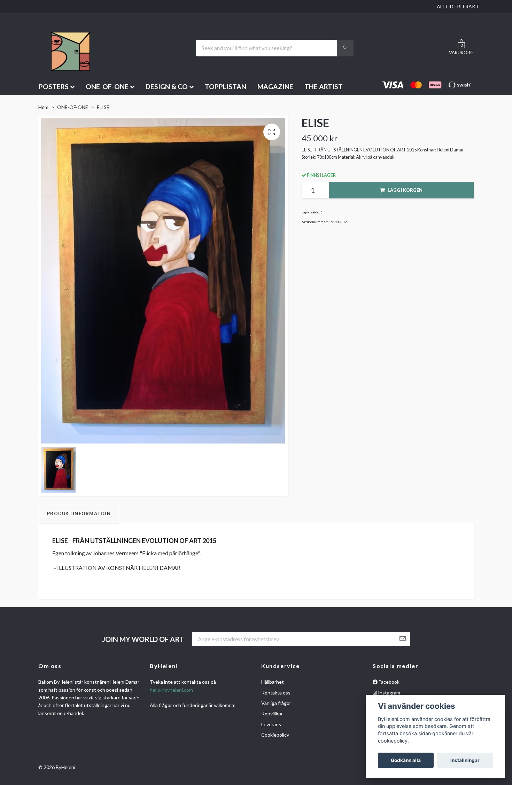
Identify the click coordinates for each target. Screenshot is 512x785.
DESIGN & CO (167, 87)
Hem (43, 107)
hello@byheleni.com (171, 690)
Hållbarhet (272, 682)
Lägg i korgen (405, 190)
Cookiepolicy (275, 735)
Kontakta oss (275, 693)
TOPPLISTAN (225, 87)
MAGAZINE (275, 87)
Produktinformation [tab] (79, 513)
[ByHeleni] (69, 48)
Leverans (271, 724)
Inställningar (465, 760)
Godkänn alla (406, 760)
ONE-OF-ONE (107, 87)
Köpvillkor (272, 713)
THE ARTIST (323, 87)
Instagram (388, 693)
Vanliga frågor (276, 703)
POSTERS (54, 87)
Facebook (388, 682)
